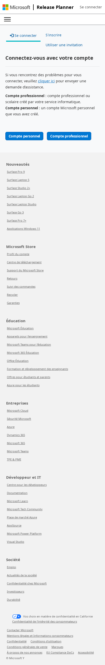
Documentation (17, 493)
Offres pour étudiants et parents (28, 377)
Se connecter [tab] (25, 35)
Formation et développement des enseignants (37, 369)
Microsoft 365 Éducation (23, 352)
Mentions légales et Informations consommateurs (40, 636)
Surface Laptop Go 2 (20, 196)
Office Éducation (18, 361)
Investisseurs (15, 591)
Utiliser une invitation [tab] (64, 44)
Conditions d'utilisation (46, 641)
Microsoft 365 (16, 443)
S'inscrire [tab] (53, 35)
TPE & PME (14, 459)
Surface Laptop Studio (21, 204)
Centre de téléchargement (24, 262)
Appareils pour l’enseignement (27, 336)
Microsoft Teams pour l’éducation (29, 344)
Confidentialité (17, 641)
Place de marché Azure (22, 517)
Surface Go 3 (15, 212)
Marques (57, 647)
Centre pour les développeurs (27, 485)
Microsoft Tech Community (25, 509)
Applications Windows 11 (23, 228)
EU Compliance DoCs (60, 652)
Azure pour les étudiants (23, 385)
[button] (91, 7)
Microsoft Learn (17, 501)
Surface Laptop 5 (18, 180)
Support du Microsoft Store (25, 270)
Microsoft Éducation (20, 328)
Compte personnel (24, 136)
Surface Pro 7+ (16, 220)
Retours (12, 278)
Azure (11, 427)
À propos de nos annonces (24, 652)
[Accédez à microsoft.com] (16, 7)
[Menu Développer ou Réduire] (7, 19)
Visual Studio (15, 542)
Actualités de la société (22, 575)
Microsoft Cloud (17, 410)
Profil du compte (18, 254)
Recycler (12, 295)
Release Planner (55, 7)
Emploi (11, 567)
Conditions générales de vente (27, 647)
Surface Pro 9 (16, 172)
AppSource (14, 525)
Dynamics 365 (16, 435)
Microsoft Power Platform (24, 533)
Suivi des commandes (21, 286)
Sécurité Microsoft (19, 419)
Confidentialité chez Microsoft (27, 583)
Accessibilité (86, 652)
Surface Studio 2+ (18, 188)
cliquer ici (46, 81)
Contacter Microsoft (20, 630)
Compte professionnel (69, 136)
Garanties (13, 303)
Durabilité (13, 599)
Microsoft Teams (18, 451)
